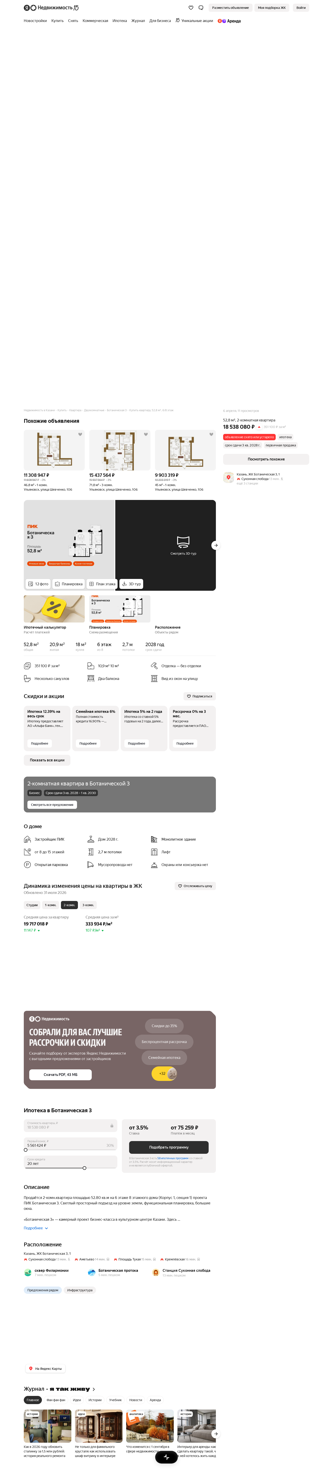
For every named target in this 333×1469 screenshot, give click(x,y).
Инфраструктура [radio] (79, 1290)
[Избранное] (191, 8)
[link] (301, 8)
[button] (201, 8)
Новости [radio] (135, 1400)
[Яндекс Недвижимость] (51, 8)
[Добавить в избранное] (80, 434)
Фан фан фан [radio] (56, 1400)
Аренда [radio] (155, 1400)
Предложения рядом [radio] (42, 1290)
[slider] (70, 1150)
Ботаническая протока (118, 1270)
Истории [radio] (95, 1400)
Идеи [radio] (77, 1400)
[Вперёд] (215, 545)
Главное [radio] (33, 1400)
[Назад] (23, 608)
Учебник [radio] (115, 1400)
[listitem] (54, 839)
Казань (29, 1254)
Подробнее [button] (33, 1228)
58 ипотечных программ (172, 1158)
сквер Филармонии (52, 1270)
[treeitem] (36, 20)
